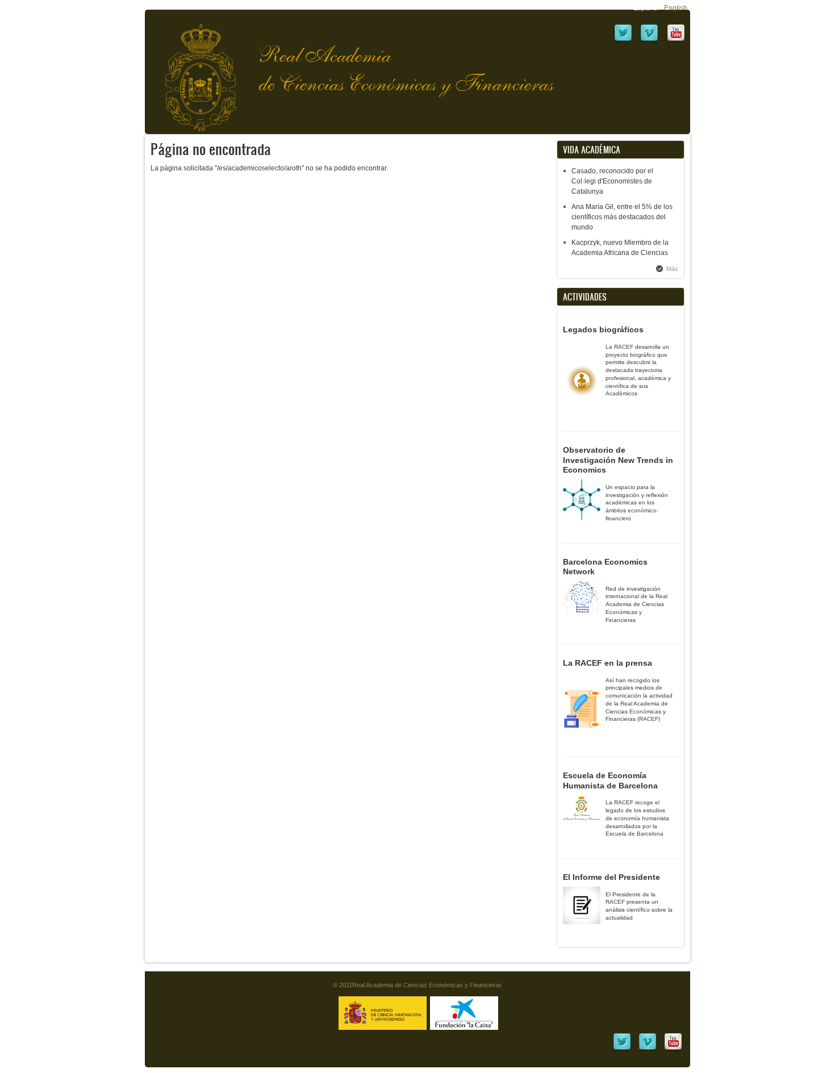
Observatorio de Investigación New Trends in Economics (618, 459)
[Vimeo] (649, 40)
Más (672, 268)
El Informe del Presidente (611, 877)
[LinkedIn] (622, 1049)
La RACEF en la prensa (607, 662)
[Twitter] (623, 40)
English (675, 8)
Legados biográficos (603, 329)
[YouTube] (676, 40)
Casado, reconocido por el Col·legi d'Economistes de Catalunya (612, 181)
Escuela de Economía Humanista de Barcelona (610, 780)
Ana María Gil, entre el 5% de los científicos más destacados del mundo (622, 217)
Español (646, 8)
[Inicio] (192, 71)
